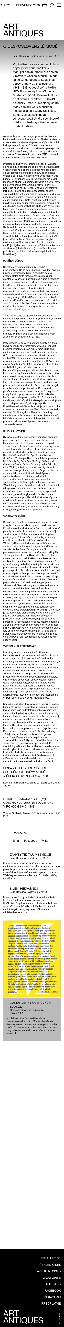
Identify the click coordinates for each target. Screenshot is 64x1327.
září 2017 (54, 56)
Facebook (53, 1290)
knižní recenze (39, 56)
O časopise (52, 1277)
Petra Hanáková (21, 56)
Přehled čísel (49, 1264)
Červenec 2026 (28, 5)
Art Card (53, 1284)
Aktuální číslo (49, 1271)
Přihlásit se (51, 1258)
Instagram (52, 1297)
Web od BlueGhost (59, 1316)
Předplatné (51, 1303)
